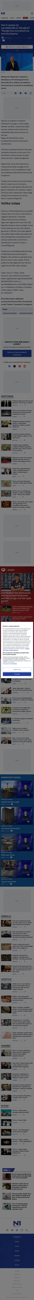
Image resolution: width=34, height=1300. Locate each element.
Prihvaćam (17, 674)
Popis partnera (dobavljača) (10, 663)
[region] (17, 650)
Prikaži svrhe (17, 669)
